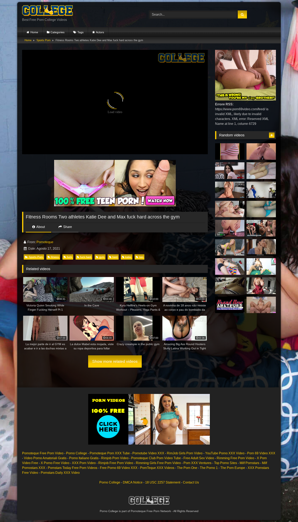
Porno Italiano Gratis (84, 458)
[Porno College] (47, 11)
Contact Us (191, 482)
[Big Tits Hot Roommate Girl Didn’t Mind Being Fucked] (261, 285)
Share (67, 227)
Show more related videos (115, 361)
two (141, 257)
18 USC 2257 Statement (162, 482)
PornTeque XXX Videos (157, 468)
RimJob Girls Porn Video (185, 453)
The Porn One (187, 468)
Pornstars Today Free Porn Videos (72, 468)
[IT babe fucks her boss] (261, 305)
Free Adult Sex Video (198, 458)
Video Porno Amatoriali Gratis (45, 458)
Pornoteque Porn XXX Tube (110, 453)
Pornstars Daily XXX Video (60, 472)
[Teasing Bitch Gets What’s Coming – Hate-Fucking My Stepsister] (229, 228)
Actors (100, 32)
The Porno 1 (209, 468)
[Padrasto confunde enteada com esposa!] (229, 266)
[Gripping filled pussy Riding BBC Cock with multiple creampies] (261, 151)
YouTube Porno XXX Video (224, 453)
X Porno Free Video (55, 463)
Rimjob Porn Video (115, 458)
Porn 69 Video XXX (261, 453)
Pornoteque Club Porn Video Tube (156, 458)
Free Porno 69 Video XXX (118, 468)
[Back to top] (285, 510)
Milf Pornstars (249, 463)
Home (34, 32)
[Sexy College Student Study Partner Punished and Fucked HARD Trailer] (229, 285)
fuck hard (85, 257)
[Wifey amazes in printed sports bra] (229, 151)
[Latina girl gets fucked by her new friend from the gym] (261, 190)
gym (101, 257)
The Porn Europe (232, 468)
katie (128, 257)
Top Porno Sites (225, 463)
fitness (55, 257)
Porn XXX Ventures (197, 463)
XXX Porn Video (84, 463)
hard (114, 257)
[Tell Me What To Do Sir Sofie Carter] (229, 247)
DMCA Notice (133, 482)
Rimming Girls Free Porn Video (158, 463)
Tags (80, 32)
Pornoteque (44, 242)
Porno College (76, 453)
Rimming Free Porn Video (235, 458)
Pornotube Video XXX (148, 453)
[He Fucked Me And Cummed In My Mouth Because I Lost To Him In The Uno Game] (229, 190)
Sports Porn (43, 40)
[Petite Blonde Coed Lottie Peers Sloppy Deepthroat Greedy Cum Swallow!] (229, 305)
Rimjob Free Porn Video (115, 463)
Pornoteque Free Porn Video (42, 453)
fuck (69, 257)
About (40, 227)
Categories (57, 32)
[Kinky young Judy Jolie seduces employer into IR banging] (229, 170)
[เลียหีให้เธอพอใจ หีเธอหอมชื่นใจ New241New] (261, 266)
